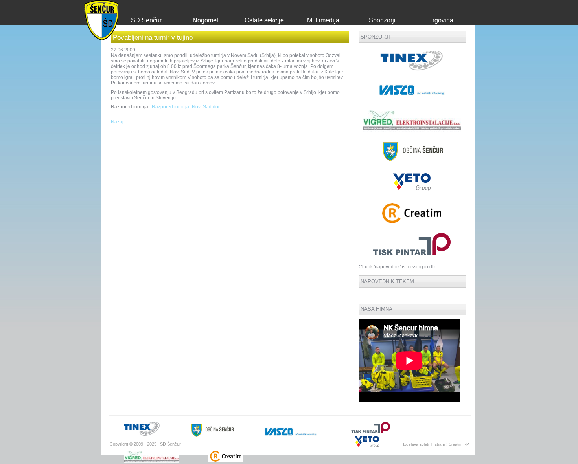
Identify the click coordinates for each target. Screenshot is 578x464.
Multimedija (323, 20)
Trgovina (441, 20)
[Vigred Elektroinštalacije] (412, 130)
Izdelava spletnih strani (424, 444)
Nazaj (117, 122)
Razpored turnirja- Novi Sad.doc (186, 107)
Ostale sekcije (264, 20)
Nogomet (205, 20)
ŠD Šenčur (146, 20)
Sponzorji (382, 20)
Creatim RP (459, 444)
